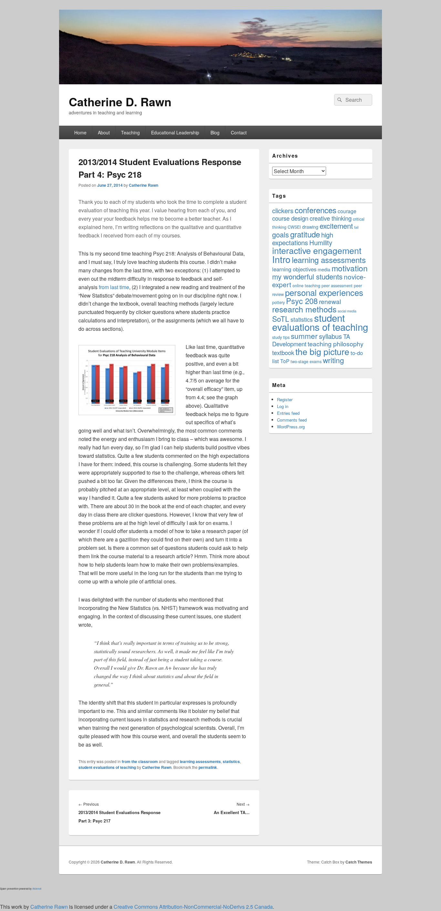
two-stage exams (306, 361)
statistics (231, 761)
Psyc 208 (302, 300)
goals (280, 234)
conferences (315, 209)
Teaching (130, 132)
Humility (320, 242)
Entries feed (288, 413)
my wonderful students (307, 276)
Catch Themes (358, 862)
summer (304, 335)
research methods (304, 309)
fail (356, 227)
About (104, 132)
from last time (114, 287)
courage (347, 211)
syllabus (330, 336)
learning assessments (200, 761)
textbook (283, 352)
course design (290, 218)
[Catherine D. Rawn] (220, 82)
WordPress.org (291, 427)
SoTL (280, 318)
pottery (278, 302)
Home (80, 132)
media (324, 269)
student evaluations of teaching (107, 767)
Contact (239, 132)
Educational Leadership (175, 132)
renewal (330, 301)
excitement (336, 226)
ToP (284, 360)
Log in (282, 406)
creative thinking (331, 218)
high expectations (302, 238)
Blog (215, 132)
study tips (281, 337)
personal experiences (324, 292)
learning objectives (294, 269)
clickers (282, 210)
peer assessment (337, 285)
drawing (310, 227)
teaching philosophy (336, 343)
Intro (281, 259)
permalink (208, 767)
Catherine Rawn (143, 185)
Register (284, 399)
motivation (350, 268)
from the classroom (140, 761)
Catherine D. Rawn (120, 101)
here (107, 227)
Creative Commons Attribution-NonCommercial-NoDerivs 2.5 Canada (193, 906)
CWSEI (294, 227)
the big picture (322, 351)
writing (333, 360)
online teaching (306, 285)
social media (347, 311)
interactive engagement (316, 250)
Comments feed (292, 420)
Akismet (36, 888)
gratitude (305, 234)
